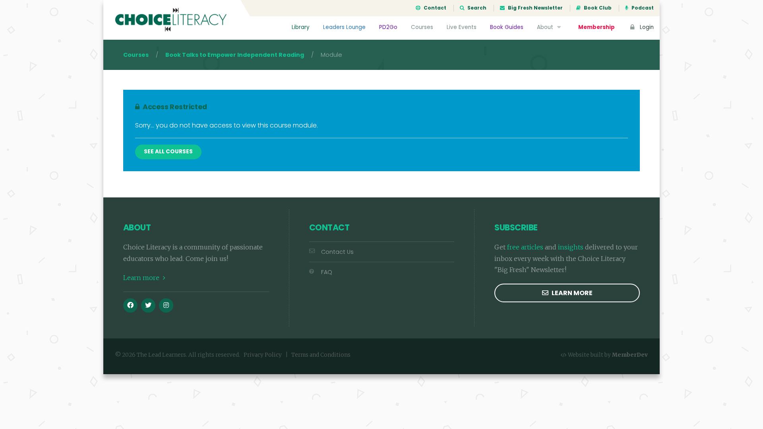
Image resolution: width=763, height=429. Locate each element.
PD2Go (388, 27)
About (546, 27)
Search (476, 8)
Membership (596, 27)
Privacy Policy (263, 355)
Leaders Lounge (344, 27)
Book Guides (506, 27)
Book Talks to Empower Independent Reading (234, 55)
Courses (422, 27)
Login (646, 27)
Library (301, 27)
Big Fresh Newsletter (535, 8)
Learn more (142, 278)
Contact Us (337, 252)
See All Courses (168, 151)
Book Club (597, 8)
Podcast (642, 8)
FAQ (326, 272)
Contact (434, 8)
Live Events (461, 27)
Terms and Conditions (321, 355)
